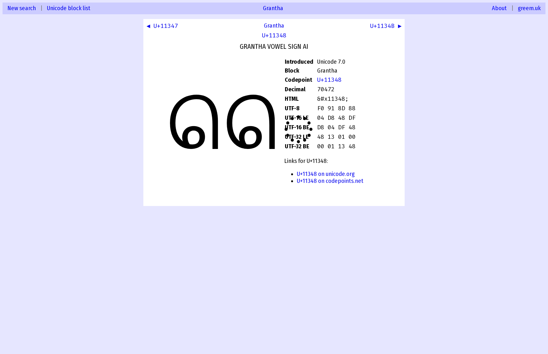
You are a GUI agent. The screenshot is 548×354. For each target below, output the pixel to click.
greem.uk (529, 8)
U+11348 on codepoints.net (330, 180)
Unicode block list (68, 8)
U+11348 (274, 35)
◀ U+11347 (162, 26)
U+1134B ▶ (385, 26)
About (499, 8)
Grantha (273, 8)
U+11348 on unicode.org (326, 174)
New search (21, 8)
